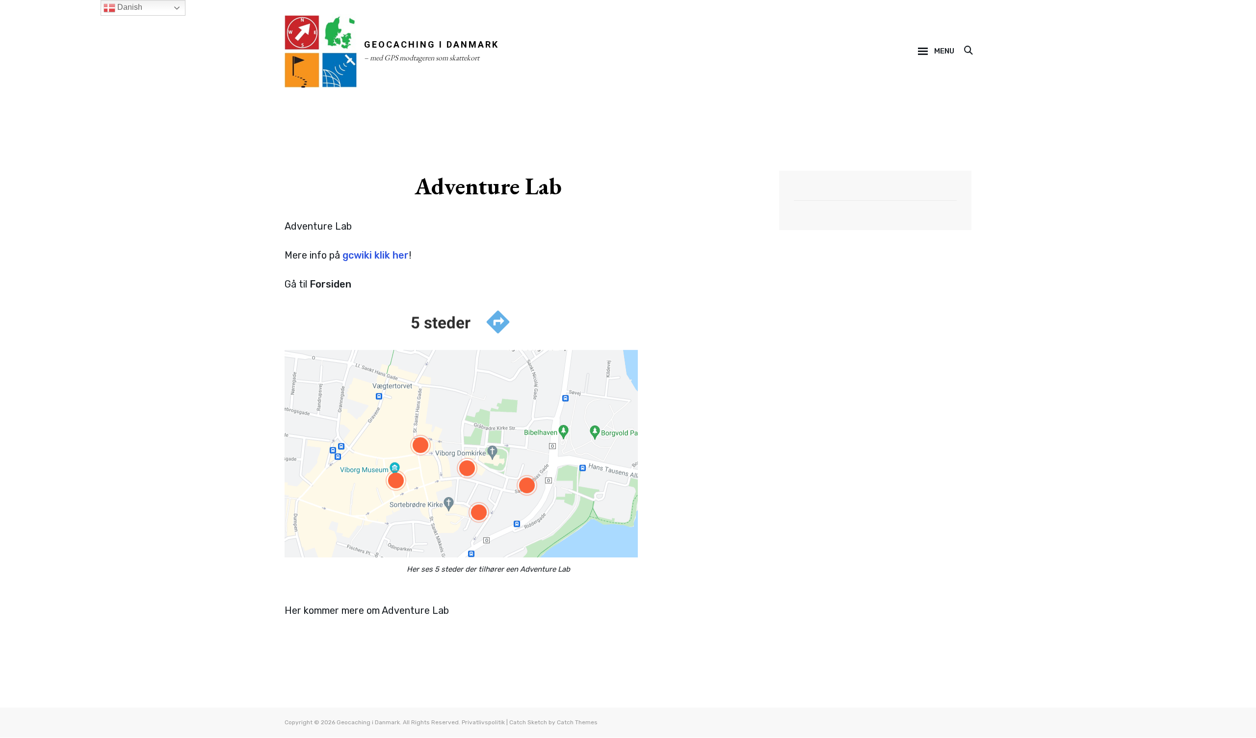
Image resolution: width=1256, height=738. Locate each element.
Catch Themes (577, 722)
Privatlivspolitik (483, 722)
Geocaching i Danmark (431, 44)
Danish (128, 7)
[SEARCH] (967, 51)
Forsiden (330, 284)
